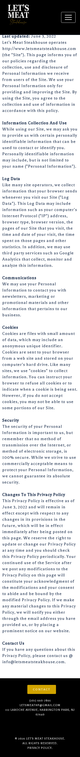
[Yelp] (29, 726)
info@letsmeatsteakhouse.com (33, 661)
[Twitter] (40, 726)
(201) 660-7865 (40, 700)
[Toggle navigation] (68, 17)
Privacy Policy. (40, 747)
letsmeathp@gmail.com (40, 705)
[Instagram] (7, 726)
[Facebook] (18, 726)
